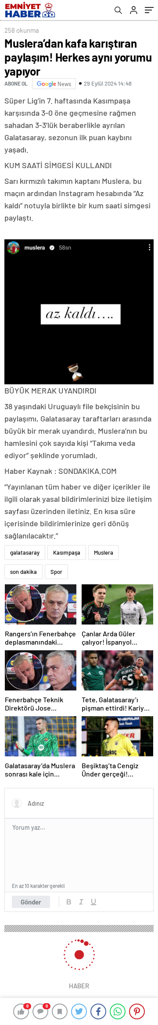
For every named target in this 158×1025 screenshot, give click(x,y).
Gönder (31, 902)
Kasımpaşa (66, 552)
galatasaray (25, 552)
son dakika (23, 571)
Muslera (103, 552)
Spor (56, 571)
